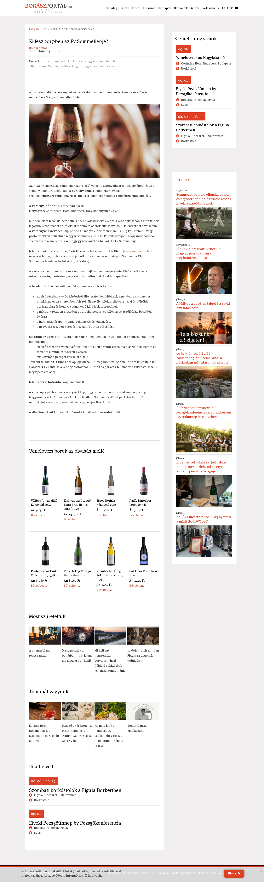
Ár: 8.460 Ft (72, 581)
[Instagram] (232, 8)
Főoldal (33, 29)
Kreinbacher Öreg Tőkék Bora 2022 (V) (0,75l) (109, 575)
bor (79, 61)
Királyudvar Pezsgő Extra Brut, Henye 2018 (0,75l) (77, 505)
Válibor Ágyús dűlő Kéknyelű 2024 (44, 503)
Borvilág (111, 8)
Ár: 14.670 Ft (72, 514)
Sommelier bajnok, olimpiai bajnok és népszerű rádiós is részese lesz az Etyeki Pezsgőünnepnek (203, 197)
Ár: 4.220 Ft (137, 581)
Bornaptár (164, 8)
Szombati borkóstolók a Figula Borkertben (75, 790)
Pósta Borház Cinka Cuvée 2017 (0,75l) (44, 573)
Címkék (34, 61)
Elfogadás (234, 873)
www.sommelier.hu (137, 251)
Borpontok (181, 8)
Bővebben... (39, 515)
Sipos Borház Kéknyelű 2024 (106, 503)
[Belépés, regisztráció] (219, 8)
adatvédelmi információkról (67, 875)
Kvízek (194, 8)
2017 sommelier (54, 61)
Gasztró (124, 8)
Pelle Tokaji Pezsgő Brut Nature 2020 (77, 573)
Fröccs (136, 8)
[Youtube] (236, 8)
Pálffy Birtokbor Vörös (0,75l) (140, 503)
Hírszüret (149, 8)
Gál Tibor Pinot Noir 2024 (143, 573)
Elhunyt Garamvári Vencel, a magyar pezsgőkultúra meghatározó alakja (198, 251)
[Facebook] (228, 8)
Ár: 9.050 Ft (39, 510)
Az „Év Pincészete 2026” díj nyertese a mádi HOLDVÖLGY (204, 517)
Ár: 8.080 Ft (39, 581)
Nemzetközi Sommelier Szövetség (54, 66)
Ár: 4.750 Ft (104, 585)
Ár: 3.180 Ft (137, 510)
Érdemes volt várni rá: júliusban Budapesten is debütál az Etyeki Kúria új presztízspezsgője (201, 465)
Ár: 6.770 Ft (104, 510)
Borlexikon (209, 8)
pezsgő (86, 66)
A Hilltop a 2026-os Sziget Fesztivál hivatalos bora (203, 304)
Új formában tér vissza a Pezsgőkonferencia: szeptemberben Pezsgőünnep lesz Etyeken (203, 410)
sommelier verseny (106, 66)
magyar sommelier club (101, 61)
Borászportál (38, 48)
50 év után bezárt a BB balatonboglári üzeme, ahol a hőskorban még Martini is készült (202, 356)
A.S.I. (71, 61)
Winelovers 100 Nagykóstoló (200, 57)
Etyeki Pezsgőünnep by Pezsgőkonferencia (75, 823)
